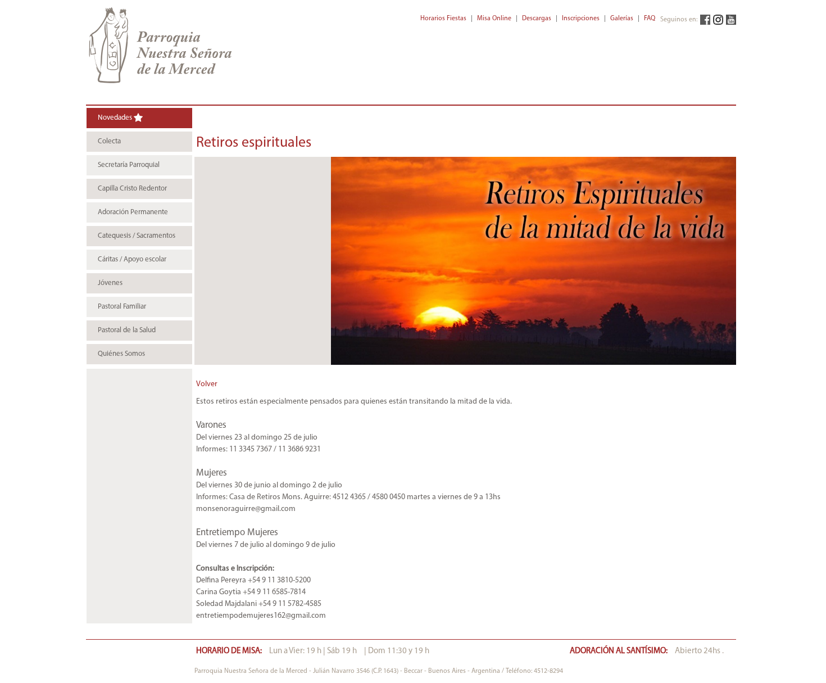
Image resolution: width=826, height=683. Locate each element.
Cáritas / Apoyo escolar (132, 259)
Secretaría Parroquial (129, 165)
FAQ (649, 18)
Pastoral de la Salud (127, 330)
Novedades (116, 117)
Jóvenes (110, 283)
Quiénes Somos (121, 354)
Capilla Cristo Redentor (132, 188)
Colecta (109, 141)
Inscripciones (581, 18)
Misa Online (494, 18)
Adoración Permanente (133, 212)
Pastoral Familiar (122, 306)
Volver (206, 384)
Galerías (621, 18)
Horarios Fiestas (443, 18)
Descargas (536, 18)
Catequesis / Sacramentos (136, 235)
